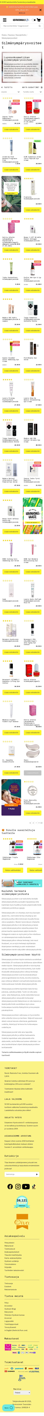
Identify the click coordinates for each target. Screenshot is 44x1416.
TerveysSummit (10, 1327)
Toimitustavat (10, 1249)
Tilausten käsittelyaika (13, 1255)
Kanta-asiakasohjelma (13, 1258)
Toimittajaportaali (11, 1324)
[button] (39, 20)
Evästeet (8, 1286)
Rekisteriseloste (11, 1289)
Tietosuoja (9, 1283)
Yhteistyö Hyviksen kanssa (15, 1315)
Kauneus (11, 35)
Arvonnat (8, 1318)
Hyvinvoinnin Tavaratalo (21, 1404)
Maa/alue (17, 1389)
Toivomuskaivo (10, 1264)
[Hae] (39, 25)
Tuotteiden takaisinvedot (14, 1270)
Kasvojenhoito (21, 35)
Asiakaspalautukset (12, 1252)
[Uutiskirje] (36, 1174)
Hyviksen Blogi (10, 1309)
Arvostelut (8, 1306)
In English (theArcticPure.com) (16, 1330)
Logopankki (9, 1321)
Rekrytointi (9, 1312)
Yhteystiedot (9, 1243)
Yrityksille (8, 1267)
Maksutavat (9, 1246)
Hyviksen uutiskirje (12, 1261)
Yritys (7, 1303)
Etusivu (4, 35)
